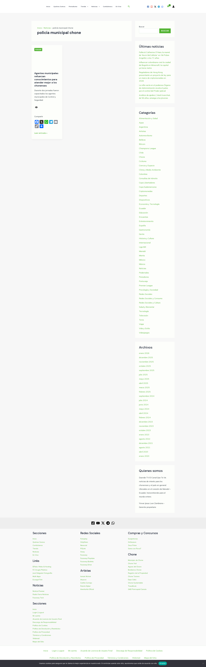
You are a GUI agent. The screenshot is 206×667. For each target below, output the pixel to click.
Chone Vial (132, 563)
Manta (142, 255)
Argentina (143, 127)
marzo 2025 (144, 387)
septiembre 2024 (146, 396)
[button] (87, 6)
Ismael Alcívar (85, 576)
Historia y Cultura (146, 238)
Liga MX (142, 247)
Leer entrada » (40, 133)
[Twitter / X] (155, 7)
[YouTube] (152, 7)
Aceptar (163, 663)
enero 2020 (144, 456)
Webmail (36, 638)
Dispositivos (144, 200)
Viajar (141, 324)
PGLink (83, 548)
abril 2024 (143, 413)
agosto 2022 (144, 439)
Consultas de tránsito (148, 178)
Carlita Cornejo (86, 583)
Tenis (141, 320)
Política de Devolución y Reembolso (46, 629)
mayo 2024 (144, 409)
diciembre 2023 (146, 422)
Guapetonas (133, 539)
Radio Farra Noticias (41, 594)
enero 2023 (144, 434)
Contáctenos (108, 6)
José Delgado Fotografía (42, 573)
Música (142, 264)
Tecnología (144, 311)
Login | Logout (38, 612)
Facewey (83, 555)
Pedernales (144, 272)
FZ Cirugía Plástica (40, 570)
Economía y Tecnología (149, 204)
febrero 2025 (145, 392)
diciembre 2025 (146, 357)
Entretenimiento (146, 221)
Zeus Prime (132, 545)
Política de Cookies (40, 625)
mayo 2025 (144, 379)
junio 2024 (143, 404)
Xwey (82, 552)
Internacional (145, 242)
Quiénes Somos (59, 6)
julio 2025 (143, 374)
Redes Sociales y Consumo (150, 298)
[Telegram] (159, 7)
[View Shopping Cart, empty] (168, 7)
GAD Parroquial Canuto (137, 589)
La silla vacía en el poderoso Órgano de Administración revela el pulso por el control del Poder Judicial (154, 88)
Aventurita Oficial (87, 589)
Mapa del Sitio (38, 642)
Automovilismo (145, 135)
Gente (141, 234)
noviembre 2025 (146, 362)
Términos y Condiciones (42, 635)
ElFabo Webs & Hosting (42, 567)
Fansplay (83, 539)
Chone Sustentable (135, 583)
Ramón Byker (85, 586)
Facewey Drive (86, 565)
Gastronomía (144, 230)
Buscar (141, 27)
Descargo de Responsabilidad (44, 622)
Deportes (143, 195)
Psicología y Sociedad (148, 290)
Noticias (94, 6)
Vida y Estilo (144, 328)
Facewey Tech (38, 598)
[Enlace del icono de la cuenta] (173, 6)
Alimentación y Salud (148, 118)
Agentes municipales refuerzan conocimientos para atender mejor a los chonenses (46, 79)
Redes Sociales (145, 294)
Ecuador (142, 208)
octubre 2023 (145, 430)
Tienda (83, 6)
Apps (141, 122)
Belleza (142, 140)
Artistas (142, 131)
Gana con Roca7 (134, 548)
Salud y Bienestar (146, 307)
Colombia (143, 174)
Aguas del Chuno (135, 567)
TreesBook (132, 586)
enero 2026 (144, 353)
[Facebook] (148, 7)
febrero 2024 (145, 417)
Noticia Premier (38, 591)
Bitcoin (142, 144)
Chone (142, 157)
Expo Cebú (132, 580)
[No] (203, 663)
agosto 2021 (144, 447)
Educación (143, 212)
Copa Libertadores (147, 182)
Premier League (146, 285)
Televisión (143, 315)
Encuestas (143, 217)
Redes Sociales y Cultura (149, 302)
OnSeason (132, 542)
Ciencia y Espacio (146, 165)
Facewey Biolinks (87, 561)
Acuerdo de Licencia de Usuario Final (47, 619)
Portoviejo (143, 281)
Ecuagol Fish (37, 580)
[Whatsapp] (162, 7)
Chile (141, 152)
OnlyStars (84, 542)
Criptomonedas (145, 191)
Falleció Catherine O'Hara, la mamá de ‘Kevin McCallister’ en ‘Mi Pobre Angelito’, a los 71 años (154, 55)
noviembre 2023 (146, 426)
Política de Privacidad (41, 632)
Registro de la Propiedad (138, 573)
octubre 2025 (145, 366)
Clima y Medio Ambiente (150, 170)
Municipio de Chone (135, 560)
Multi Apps (37, 576)
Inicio (48, 6)
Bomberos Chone (134, 570)
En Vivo (118, 6)
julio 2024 (143, 400)
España (142, 225)
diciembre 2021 (146, 443)
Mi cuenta (36, 616)
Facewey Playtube (87, 558)
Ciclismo (142, 161)
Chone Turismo (134, 576)
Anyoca (83, 580)
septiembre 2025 (146, 370)
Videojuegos (144, 332)
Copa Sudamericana (147, 187)
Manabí (38, 49)
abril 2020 (143, 452)
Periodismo (73, 6)
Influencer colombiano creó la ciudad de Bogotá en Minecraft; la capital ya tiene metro (155, 65)
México (142, 260)
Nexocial (83, 545)
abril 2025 (143, 383)
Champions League (147, 148)
